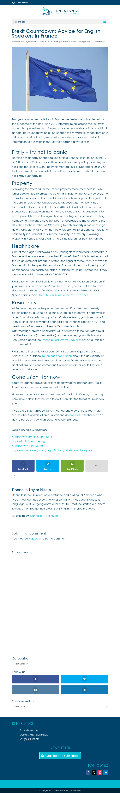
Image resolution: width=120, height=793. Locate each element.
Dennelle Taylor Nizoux (26, 41)
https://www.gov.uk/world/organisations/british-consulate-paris (52, 450)
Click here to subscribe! (62, 755)
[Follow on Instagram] (99, 772)
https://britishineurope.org (28, 441)
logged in (35, 538)
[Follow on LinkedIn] (105, 772)
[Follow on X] (94, 772)
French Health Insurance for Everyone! (63, 295)
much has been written (57, 355)
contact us (76, 415)
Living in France (62, 41)
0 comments (99, 41)
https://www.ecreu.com (27, 445)
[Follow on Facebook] (88, 772)
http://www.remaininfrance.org (32, 436)
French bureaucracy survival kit (61, 339)
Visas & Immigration (80, 41)
